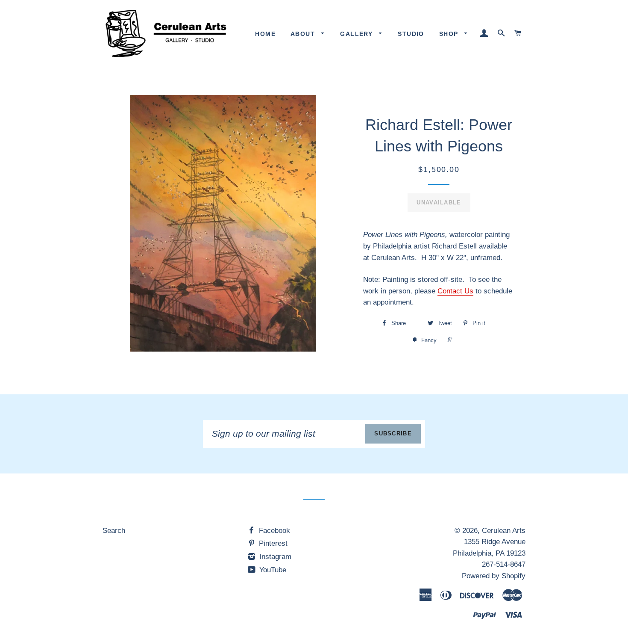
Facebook (273, 531)
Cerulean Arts (503, 531)
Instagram (274, 557)
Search (114, 531)
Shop (450, 33)
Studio (411, 33)
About (304, 33)
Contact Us (455, 291)
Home (265, 33)
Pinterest (272, 543)
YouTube (271, 570)
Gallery (357, 33)
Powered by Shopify (493, 576)
